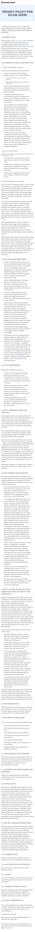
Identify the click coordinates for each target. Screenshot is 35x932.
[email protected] (6, 870)
